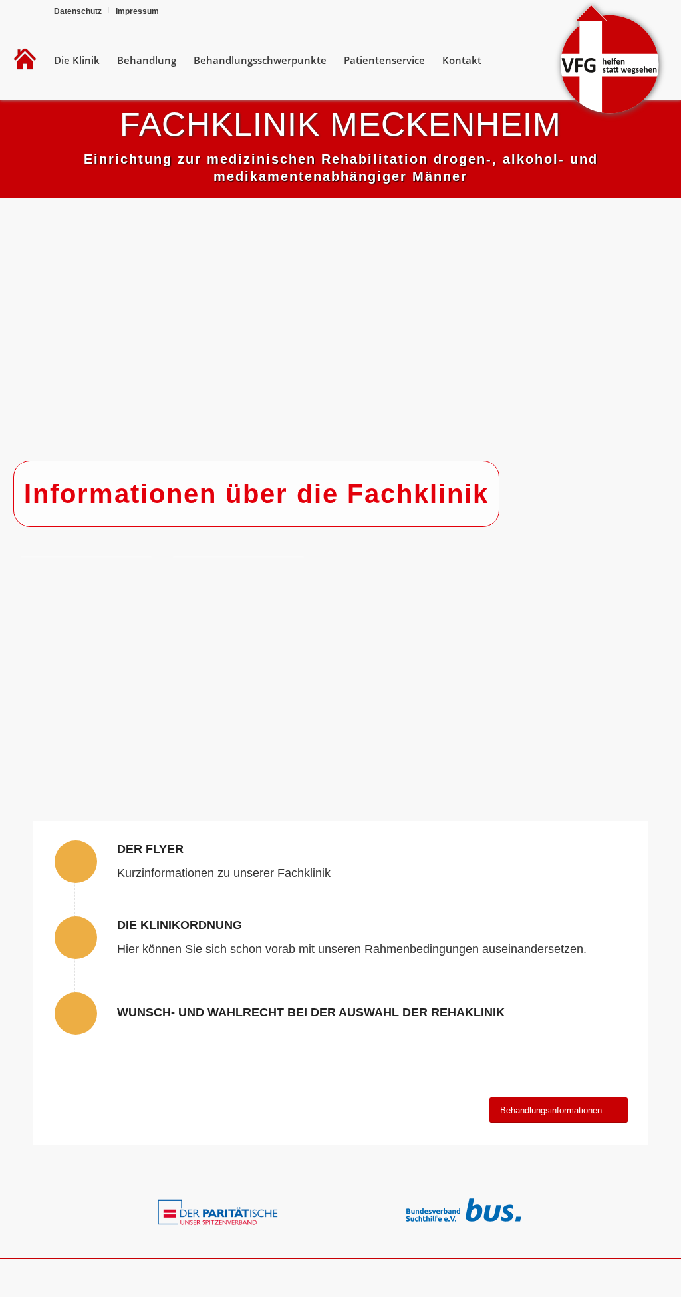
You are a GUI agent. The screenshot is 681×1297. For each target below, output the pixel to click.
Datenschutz (78, 11)
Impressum (137, 11)
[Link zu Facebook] (17, 10)
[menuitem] (78, 10)
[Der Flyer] (76, 861)
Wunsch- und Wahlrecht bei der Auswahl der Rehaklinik (311, 1012)
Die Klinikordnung (179, 925)
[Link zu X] (37, 10)
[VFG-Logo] (610, 60)
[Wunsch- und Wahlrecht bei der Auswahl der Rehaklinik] (76, 1013)
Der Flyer (150, 849)
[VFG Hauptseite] (25, 60)
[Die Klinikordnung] (76, 937)
